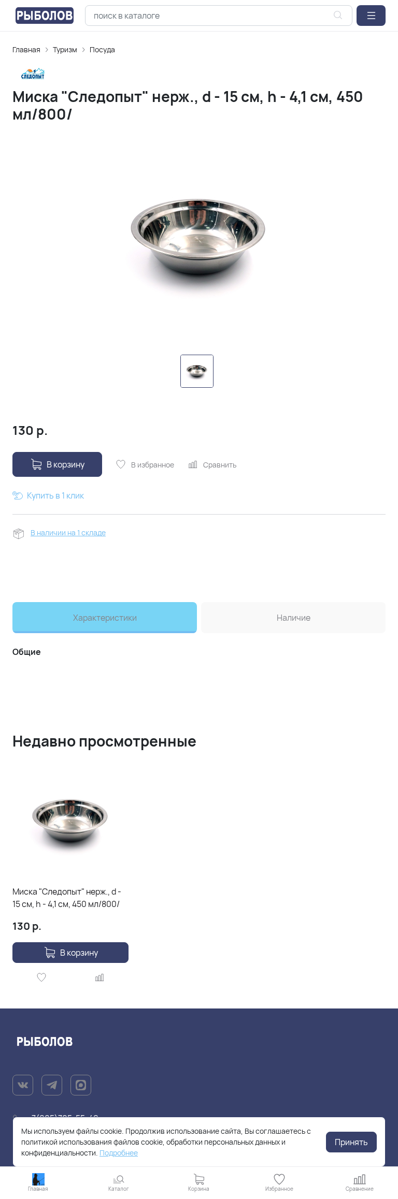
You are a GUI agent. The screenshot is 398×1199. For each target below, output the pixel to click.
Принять (351, 1142)
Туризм (65, 49)
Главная (26, 49)
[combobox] (218, 15)
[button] (371, 15)
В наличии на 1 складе (68, 532)
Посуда (102, 49)
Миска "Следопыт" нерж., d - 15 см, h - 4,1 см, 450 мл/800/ (66, 898)
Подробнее (119, 1153)
